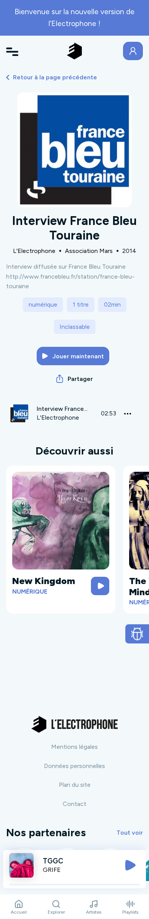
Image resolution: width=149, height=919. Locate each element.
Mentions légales (74, 746)
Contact (74, 803)
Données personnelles (74, 766)
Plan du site (75, 784)
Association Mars (89, 250)
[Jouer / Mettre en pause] (130, 865)
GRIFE (52, 869)
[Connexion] (133, 51)
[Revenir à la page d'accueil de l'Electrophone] (74, 51)
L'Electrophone (34, 250)
